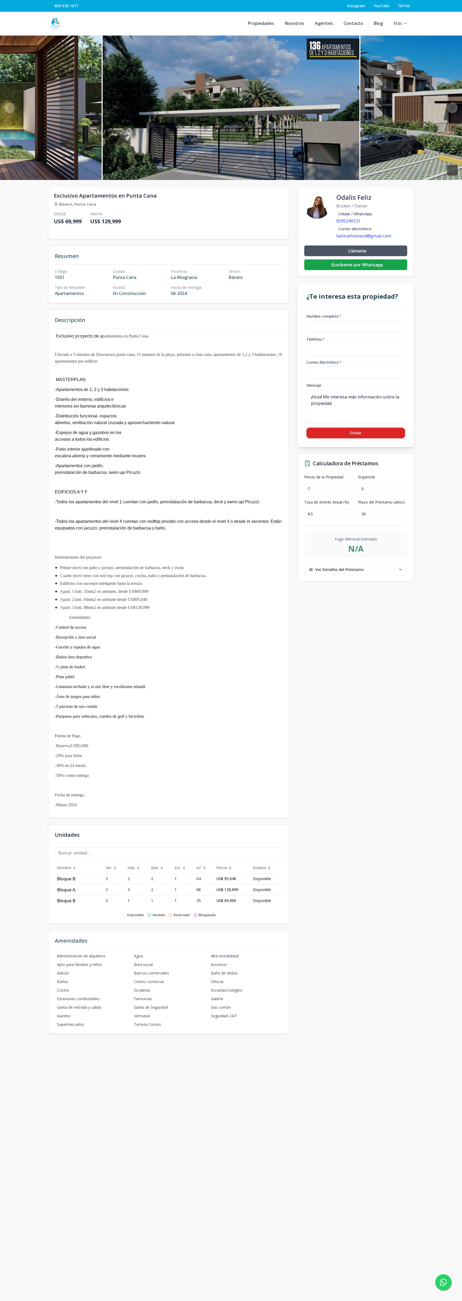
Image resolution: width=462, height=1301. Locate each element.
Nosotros (294, 23)
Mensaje (313, 385)
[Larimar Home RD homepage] (55, 23)
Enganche (366, 477)
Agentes (324, 23)
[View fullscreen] (452, 170)
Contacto (353, 23)
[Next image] (452, 107)
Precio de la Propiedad (323, 477)
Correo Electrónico (324, 362)
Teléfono (315, 339)
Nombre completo (323, 316)
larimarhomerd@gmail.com (363, 236)
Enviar (355, 432)
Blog (378, 23)
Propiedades (261, 23)
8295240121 (348, 221)
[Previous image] (9, 107)
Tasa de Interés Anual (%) (326, 502)
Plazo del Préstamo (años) (381, 502)
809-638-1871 (67, 5)
